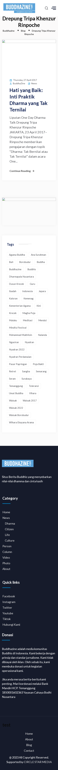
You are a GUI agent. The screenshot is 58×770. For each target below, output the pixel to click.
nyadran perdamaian (20, 356)
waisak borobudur (19, 415)
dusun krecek (16, 283)
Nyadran (29, 342)
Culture (10, 540)
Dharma (10, 523)
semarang (41, 371)
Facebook (8, 596)
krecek (12, 313)
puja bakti (38, 364)
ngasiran (14, 342)
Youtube (7, 613)
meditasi (27, 320)
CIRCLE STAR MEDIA (38, 762)
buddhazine (15, 269)
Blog (29, 745)
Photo (6, 563)
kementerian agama (20, 305)
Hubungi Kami (11, 624)
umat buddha (16, 393)
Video (6, 557)
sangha (26, 371)
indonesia (27, 291)
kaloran (13, 298)
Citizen (9, 529)
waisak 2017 (30, 400)
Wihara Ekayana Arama (21, 422)
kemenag (29, 298)
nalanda (42, 334)
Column (7, 552)
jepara (42, 291)
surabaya (27, 378)
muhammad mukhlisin (20, 334)
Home (6, 512)
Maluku (13, 320)
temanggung (16, 385)
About (6, 569)
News (34, 83)
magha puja (28, 313)
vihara (32, 393)
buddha (41, 262)
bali (11, 262)
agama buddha (17, 254)
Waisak (13, 400)
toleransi (34, 385)
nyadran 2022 (16, 349)
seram (12, 378)
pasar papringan (18, 364)
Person (6, 546)
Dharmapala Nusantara (21, 276)
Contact (29, 750)
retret (12, 371)
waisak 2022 (16, 407)
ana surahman (38, 254)
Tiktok (6, 619)
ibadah (12, 291)
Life (7, 535)
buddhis (31, 269)
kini (39, 305)
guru (32, 283)
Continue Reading (20, 170)
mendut (42, 320)
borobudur (25, 262)
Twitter (7, 607)
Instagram (8, 602)
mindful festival (17, 327)
